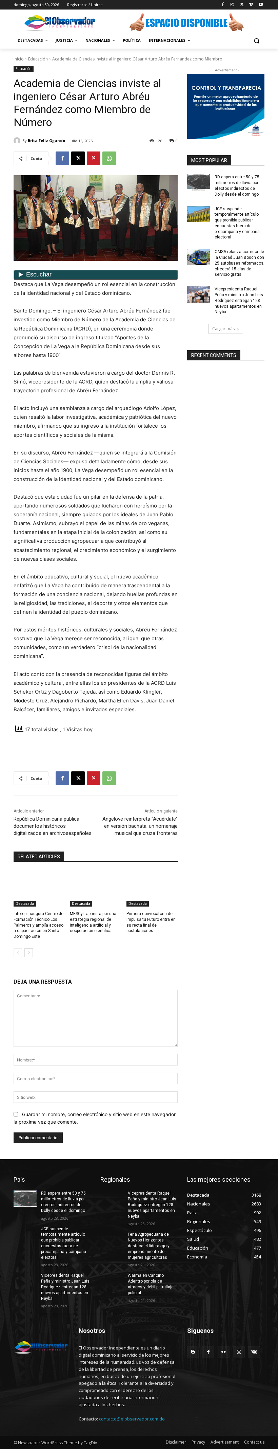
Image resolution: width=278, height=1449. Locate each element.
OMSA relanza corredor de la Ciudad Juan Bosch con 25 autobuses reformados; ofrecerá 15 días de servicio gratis (239, 263)
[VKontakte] (254, 1352)
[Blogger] (193, 1352)
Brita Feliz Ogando (46, 140)
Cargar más (223, 329)
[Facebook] (223, 5)
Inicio (19, 59)
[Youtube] (260, 5)
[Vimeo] (251, 5)
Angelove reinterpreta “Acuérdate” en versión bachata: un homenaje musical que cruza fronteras (140, 826)
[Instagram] (232, 5)
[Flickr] (224, 1352)
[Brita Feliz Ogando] (18, 140)
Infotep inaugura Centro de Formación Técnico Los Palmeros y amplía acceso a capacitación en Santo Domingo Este (38, 925)
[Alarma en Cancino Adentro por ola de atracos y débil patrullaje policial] (111, 1281)
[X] (242, 5)
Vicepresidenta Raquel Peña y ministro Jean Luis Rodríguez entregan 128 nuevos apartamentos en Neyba (239, 300)
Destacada (25, 903)
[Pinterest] (93, 158)
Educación (38, 59)
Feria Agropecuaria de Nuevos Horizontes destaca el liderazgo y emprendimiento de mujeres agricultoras (149, 1245)
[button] (256, 41)
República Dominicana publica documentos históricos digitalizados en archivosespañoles (53, 826)
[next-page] (28, 952)
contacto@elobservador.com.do (132, 1419)
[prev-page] (18, 952)
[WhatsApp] (109, 158)
